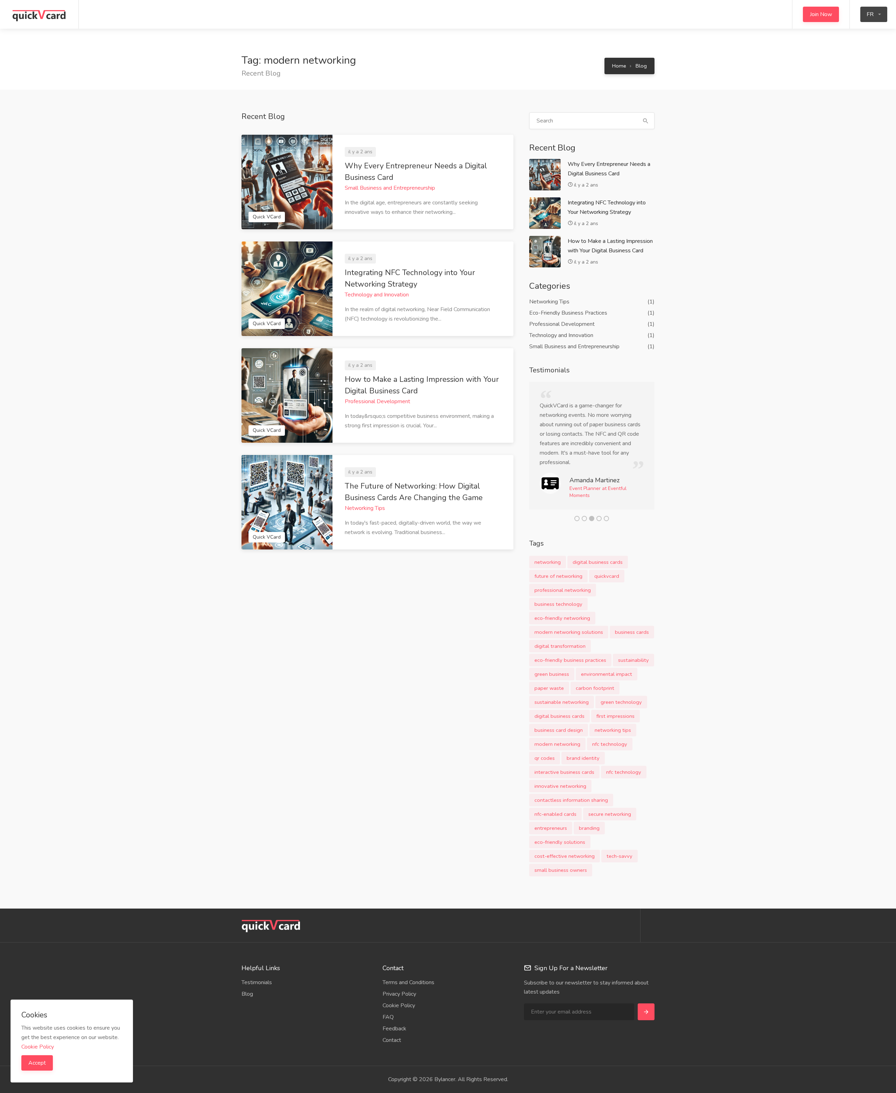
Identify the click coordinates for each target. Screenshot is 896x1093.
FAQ (388, 1017)
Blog (641, 65)
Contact (392, 1040)
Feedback (394, 1028)
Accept (37, 1063)
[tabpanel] (592, 446)
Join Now (821, 14)
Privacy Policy (399, 994)
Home (619, 65)
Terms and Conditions (408, 982)
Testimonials (256, 982)
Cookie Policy (399, 1005)
